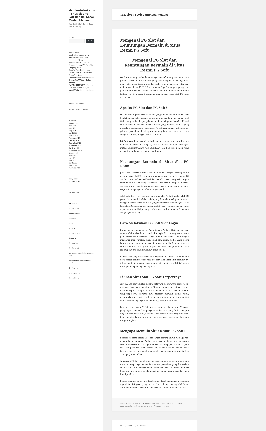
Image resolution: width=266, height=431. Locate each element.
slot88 (71, 223)
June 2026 (72, 128)
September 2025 (75, 150)
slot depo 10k (74, 208)
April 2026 (73, 133)
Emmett (138, 403)
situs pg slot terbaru (175, 403)
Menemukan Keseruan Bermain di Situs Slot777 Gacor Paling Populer (81, 80)
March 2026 (73, 135)
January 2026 (74, 140)
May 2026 (72, 130)
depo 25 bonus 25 (75, 213)
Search (71, 37)
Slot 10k (72, 228)
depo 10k (72, 238)
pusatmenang (74, 203)
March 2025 (73, 165)
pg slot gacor (150, 403)
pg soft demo (161, 403)
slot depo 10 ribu (75, 233)
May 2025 (72, 160)
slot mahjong (74, 278)
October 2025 (74, 148)
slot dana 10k (74, 248)
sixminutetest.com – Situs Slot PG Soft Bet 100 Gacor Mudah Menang (82, 15)
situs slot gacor (158, 206)
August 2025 (73, 153)
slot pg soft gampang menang (140, 406)
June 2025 (72, 158)
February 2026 (74, 138)
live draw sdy (74, 268)
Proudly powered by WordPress (133, 425)
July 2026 (72, 125)
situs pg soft (143, 246)
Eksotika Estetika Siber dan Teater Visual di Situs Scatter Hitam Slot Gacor (80, 72)
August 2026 (73, 123)
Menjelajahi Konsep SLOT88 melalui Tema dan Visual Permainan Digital (80, 57)
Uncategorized (74, 181)
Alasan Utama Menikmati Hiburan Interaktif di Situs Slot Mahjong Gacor (81, 65)
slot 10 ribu (73, 243)
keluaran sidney (75, 273)
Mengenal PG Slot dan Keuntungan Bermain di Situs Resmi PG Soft (150, 45)
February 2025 (74, 168)
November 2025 (75, 145)
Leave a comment (162, 406)
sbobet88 (72, 218)
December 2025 (75, 143)
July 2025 (72, 155)
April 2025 (73, 163)
